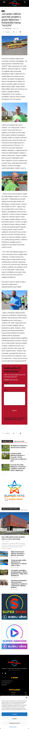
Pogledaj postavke (14, 723)
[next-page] (5, 475)
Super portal (8, 28)
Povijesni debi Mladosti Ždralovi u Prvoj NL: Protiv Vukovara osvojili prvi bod (18, 457)
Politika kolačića (13, 726)
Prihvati (14, 714)
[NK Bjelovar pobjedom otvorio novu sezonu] (5, 448)
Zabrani (14, 718)
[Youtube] (5, 673)
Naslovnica (4, 8)
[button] (26, 698)
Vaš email (6, 382)
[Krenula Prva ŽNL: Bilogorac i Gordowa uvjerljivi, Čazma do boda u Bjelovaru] (5, 467)
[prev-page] (3, 475)
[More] (20, 32)
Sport (9, 8)
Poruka (6, 390)
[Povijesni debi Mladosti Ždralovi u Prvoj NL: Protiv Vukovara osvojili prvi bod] (5, 456)
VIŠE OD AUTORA (19, 441)
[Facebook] (3, 673)
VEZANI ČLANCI (7, 441)
